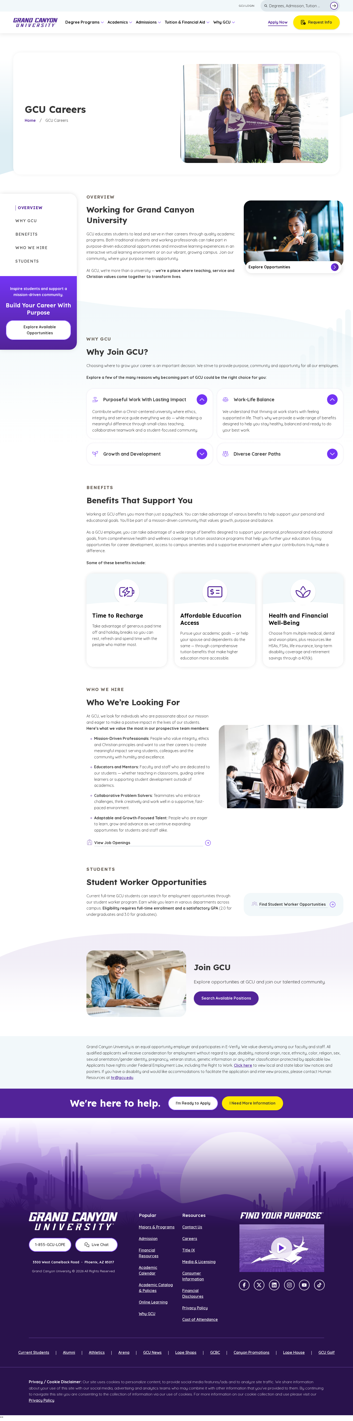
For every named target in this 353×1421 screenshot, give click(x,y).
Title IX (188, 1250)
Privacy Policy (195, 1307)
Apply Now (277, 22)
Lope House (294, 1352)
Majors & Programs (157, 1227)
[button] (29, 207)
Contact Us (192, 1227)
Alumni (69, 1352)
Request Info (320, 22)
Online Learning (153, 1302)
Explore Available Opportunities (40, 330)
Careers (189, 1238)
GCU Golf (326, 1352)
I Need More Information (252, 1103)
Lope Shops (185, 1352)
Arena (123, 1352)
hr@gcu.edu (122, 1077)
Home (30, 120)
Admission (148, 1238)
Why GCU (147, 1313)
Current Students (33, 1352)
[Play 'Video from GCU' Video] (281, 1248)
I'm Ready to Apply (193, 1103)
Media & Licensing (199, 1261)
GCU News (152, 1352)
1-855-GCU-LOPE (50, 1244)
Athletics (97, 1352)
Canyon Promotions (251, 1352)
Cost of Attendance (200, 1319)
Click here (243, 1065)
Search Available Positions (226, 998)
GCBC (215, 1352)
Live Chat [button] (100, 1244)
